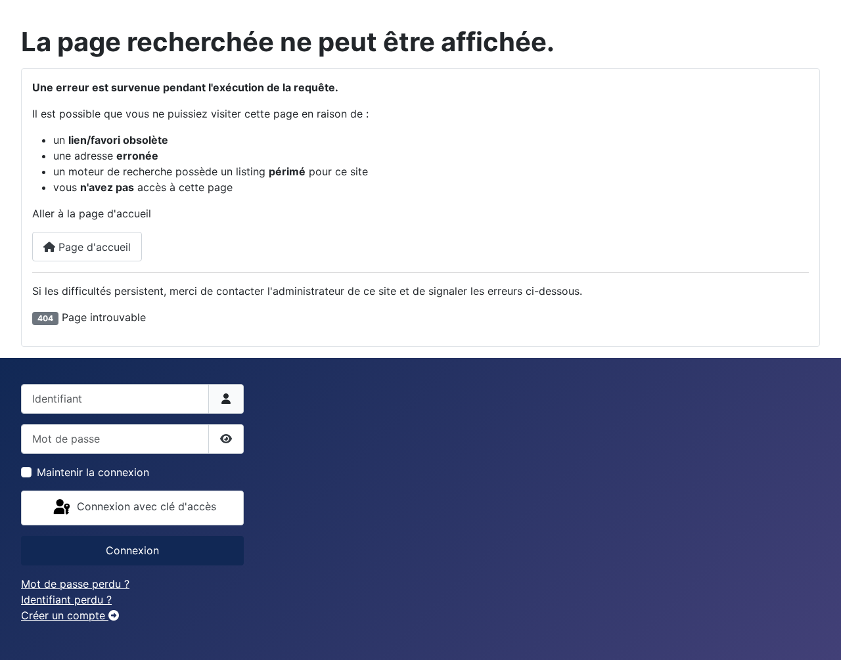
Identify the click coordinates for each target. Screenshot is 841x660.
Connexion (132, 550)
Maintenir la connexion (93, 472)
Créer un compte (64, 615)
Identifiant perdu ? (66, 599)
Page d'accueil (93, 246)
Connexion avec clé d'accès (145, 507)
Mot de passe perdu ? (75, 583)
